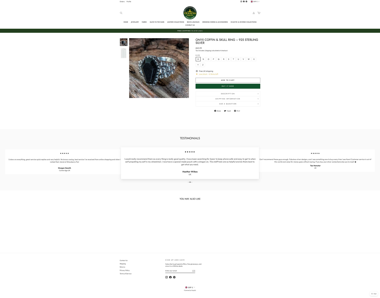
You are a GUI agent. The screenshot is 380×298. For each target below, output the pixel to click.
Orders (122, 1)
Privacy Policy (125, 270)
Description (228, 94)
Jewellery (135, 22)
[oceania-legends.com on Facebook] (170, 277)
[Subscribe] (193, 270)
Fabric (144, 22)
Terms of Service (125, 274)
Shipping (208, 50)
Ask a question (228, 104)
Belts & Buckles (193, 22)
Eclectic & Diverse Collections (243, 22)
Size (198, 55)
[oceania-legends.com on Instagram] (166, 277)
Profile (129, 1)
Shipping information (228, 99)
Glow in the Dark (157, 22)
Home (126, 22)
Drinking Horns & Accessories (215, 22)
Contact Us (190, 25)
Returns (122, 267)
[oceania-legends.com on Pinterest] (174, 277)
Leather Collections (175, 22)
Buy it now (228, 86)
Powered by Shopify (190, 290)
